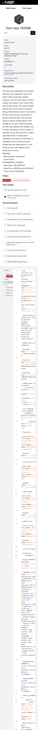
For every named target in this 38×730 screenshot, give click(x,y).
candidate (8, 61)
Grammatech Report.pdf (16, 256)
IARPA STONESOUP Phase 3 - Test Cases (19, 197)
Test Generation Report (16, 250)
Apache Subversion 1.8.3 (17, 190)
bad (5, 48)
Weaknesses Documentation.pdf (20, 219)
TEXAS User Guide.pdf (16, 225)
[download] (33, 33)
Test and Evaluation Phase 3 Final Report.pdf (20, 243)
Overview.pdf (12, 208)
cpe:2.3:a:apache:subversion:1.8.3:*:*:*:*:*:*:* (18, 74)
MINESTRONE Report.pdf (17, 262)
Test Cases (26, 8)
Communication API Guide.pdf (19, 231)
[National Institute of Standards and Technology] (8, 3)
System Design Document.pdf (19, 237)
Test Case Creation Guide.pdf (19, 214)
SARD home (11, 8)
